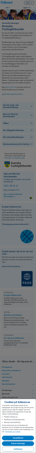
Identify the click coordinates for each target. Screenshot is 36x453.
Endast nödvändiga (18, 443)
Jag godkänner (18, 438)
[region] (18, 426)
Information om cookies (12, 431)
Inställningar (18, 449)
